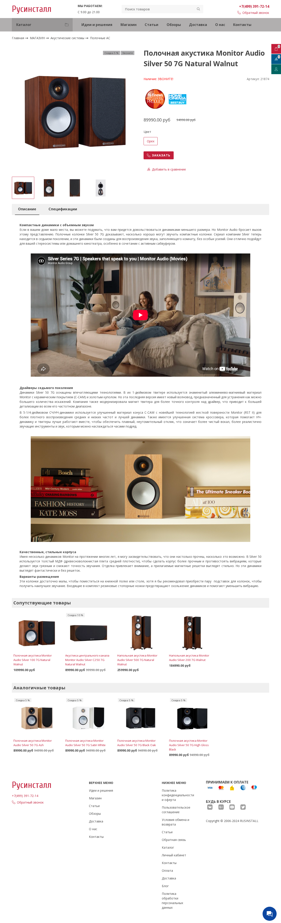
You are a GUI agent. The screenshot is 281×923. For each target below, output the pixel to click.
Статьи (151, 24)
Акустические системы (67, 38)
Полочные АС (100, 38)
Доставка (198, 24)
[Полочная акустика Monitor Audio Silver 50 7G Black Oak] (140, 717)
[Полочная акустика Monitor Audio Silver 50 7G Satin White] (88, 717)
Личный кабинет (174, 855)
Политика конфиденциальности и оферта (178, 795)
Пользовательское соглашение (176, 809)
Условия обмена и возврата (175, 822)
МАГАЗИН (38, 38)
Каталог (168, 847)
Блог (165, 886)
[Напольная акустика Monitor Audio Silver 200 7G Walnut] (192, 632)
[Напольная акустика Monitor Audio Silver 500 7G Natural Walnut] (140, 632)
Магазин (129, 24)
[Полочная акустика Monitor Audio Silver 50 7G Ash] (36, 717)
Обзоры (174, 24)
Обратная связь (174, 840)
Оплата (167, 870)
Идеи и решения (96, 24)
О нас (220, 24)
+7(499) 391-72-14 (254, 6)
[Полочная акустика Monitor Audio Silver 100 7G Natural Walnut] (36, 632)
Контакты (242, 24)
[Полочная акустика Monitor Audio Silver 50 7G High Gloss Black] (192, 717)
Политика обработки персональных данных (172, 901)
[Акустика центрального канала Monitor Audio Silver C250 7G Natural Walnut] (88, 632)
